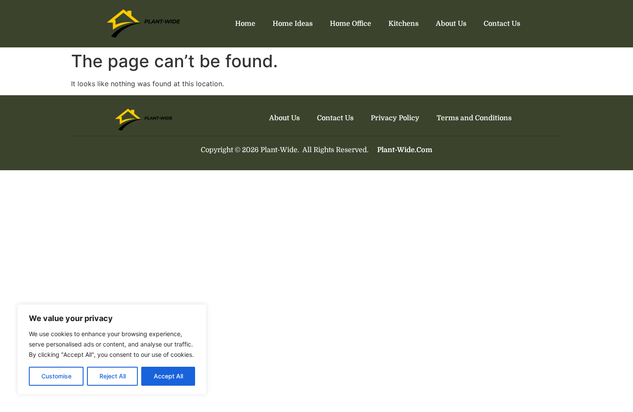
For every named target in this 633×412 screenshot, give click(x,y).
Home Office (350, 24)
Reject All (112, 376)
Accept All (168, 376)
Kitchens (403, 24)
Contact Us (502, 24)
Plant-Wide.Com (404, 150)
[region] (112, 349)
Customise (56, 376)
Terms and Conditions (474, 118)
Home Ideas (293, 24)
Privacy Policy (395, 118)
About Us (451, 24)
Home (245, 24)
